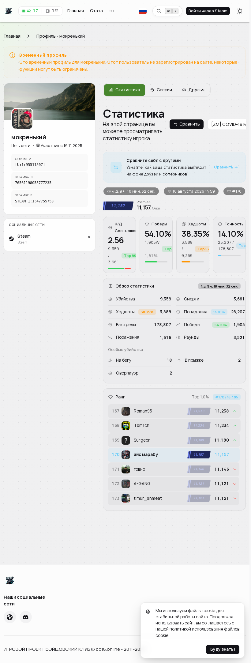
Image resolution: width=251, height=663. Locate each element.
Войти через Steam (208, 10)
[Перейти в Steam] (87, 238)
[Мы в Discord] (26, 617)
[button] (143, 11)
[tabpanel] (174, 309)
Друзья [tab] (196, 89)
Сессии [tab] (164, 89)
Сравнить (189, 124)
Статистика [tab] (127, 89)
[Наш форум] (10, 617)
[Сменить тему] (240, 11)
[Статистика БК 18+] (24, 580)
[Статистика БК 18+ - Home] (10, 11)
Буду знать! (222, 649)
